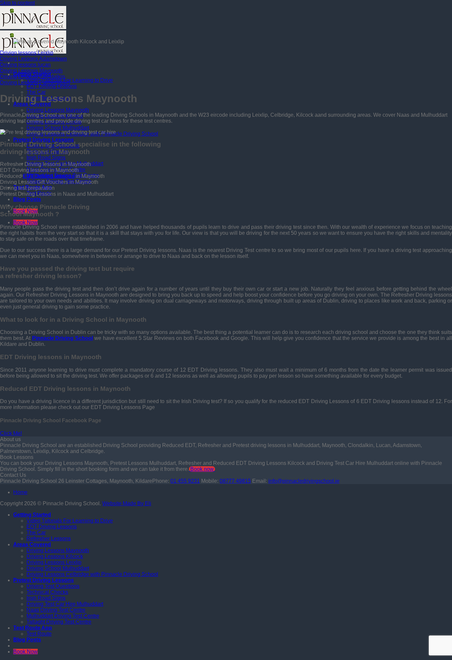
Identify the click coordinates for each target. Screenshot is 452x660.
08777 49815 (235, 481)
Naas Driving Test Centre (55, 610)
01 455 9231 (185, 481)
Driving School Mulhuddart (57, 128)
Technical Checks (47, 592)
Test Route (39, 634)
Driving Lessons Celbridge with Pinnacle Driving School (92, 574)
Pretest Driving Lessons (43, 140)
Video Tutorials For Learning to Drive (69, 520)
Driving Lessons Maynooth (57, 110)
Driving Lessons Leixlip (53, 562)
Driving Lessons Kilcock (54, 556)
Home (20, 492)
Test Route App (32, 628)
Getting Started (32, 514)
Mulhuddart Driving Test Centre (62, 616)
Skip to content (17, 3)
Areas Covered (32, 544)
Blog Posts (27, 199)
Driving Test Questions (52, 586)
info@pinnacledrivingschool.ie (303, 481)
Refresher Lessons (48, 538)
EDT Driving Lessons (51, 86)
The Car (36, 92)
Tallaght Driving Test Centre (58, 622)
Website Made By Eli (126, 503)
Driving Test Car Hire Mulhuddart (64, 604)
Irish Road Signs (46, 157)
